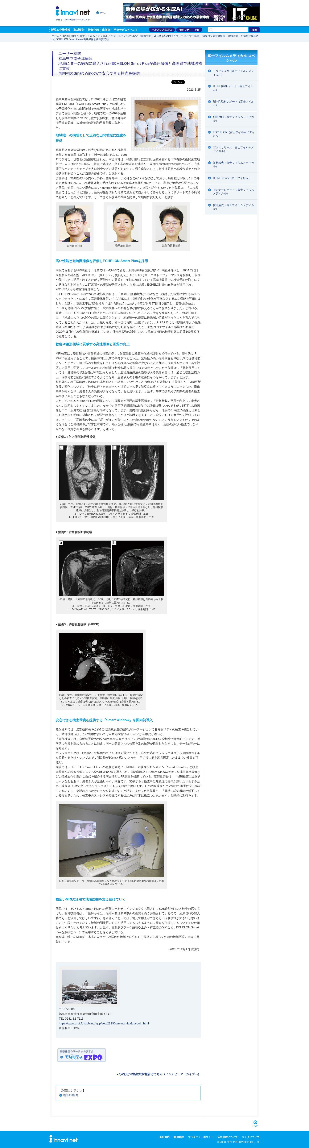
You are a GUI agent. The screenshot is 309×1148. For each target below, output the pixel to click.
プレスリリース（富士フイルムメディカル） (233, 149)
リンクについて (251, 1137)
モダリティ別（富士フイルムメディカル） (233, 72)
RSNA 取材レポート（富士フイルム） (233, 103)
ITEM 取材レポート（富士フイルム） (233, 88)
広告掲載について (228, 1137)
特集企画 (93, 29)
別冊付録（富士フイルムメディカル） (233, 118)
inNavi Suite (70, 35)
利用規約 (179, 1137)
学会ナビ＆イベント (126, 29)
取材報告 (79, 29)
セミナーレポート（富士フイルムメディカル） (233, 191)
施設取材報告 (70, 1095)
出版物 (106, 29)
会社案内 (165, 1137)
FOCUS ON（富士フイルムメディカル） (234, 134)
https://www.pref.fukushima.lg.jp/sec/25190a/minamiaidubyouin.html (104, 1023)
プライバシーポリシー (200, 1137)
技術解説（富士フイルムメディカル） (233, 207)
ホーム (103, 13)
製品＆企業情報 (60, 29)
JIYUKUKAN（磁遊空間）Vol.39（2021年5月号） (152, 35)
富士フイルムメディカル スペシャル (100, 35)
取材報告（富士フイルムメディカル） (233, 164)
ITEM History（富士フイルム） (232, 178)
